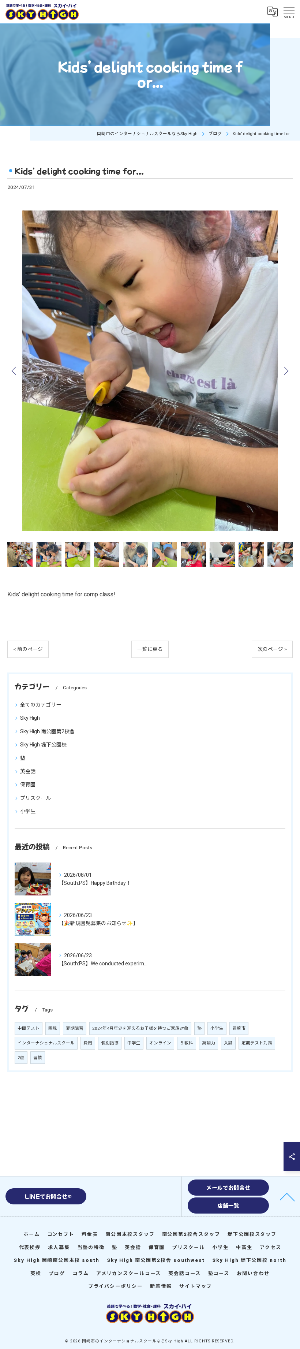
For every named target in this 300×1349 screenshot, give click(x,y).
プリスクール (35, 798)
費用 (87, 1043)
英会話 (27, 771)
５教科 (186, 1043)
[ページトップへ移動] (287, 1196)
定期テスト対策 (256, 1043)
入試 (228, 1043)
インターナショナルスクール (46, 1043)
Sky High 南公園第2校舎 (47, 731)
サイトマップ (195, 1286)
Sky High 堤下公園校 (43, 745)
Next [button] (285, 370)
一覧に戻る (150, 649)
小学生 (27, 811)
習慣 (37, 1057)
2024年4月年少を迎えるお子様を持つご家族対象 (140, 1028)
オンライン (160, 1043)
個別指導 (110, 1043)
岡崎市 (238, 1028)
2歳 (21, 1057)
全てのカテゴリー (40, 705)
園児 (52, 1028)
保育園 (27, 784)
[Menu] (288, 11)
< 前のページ (28, 649)
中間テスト (29, 1028)
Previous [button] (14, 370)
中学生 (133, 1043)
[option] (150, 370)
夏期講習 (74, 1028)
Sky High (30, 718)
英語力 (208, 1043)
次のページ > (272, 649)
